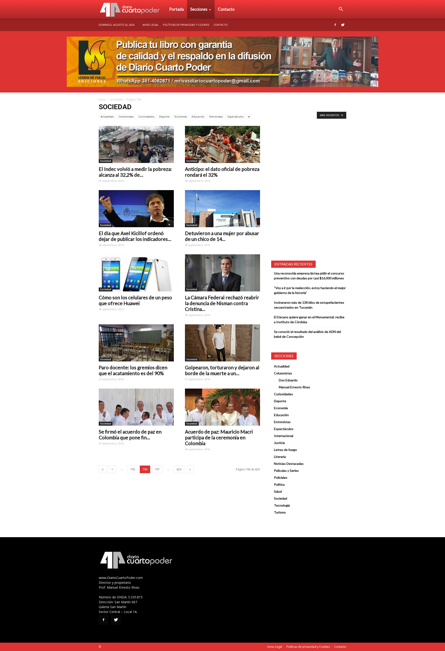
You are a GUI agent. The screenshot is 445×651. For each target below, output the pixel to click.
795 (132, 469)
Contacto (226, 9)
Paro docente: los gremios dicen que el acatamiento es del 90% (133, 370)
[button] (340, 9)
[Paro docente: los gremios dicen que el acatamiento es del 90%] (136, 342)
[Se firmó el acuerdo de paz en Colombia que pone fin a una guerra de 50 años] (136, 407)
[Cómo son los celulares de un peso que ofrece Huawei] (136, 272)
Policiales (280, 477)
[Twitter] (342, 25)
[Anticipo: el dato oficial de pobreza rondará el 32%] (222, 144)
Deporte (164, 116)
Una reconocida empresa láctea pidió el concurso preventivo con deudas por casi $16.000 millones (309, 275)
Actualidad (107, 116)
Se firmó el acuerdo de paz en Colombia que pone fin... (130, 434)
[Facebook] (335, 25)
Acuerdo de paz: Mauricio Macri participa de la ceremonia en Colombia (219, 437)
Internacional (283, 436)
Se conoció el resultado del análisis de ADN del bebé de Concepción (307, 334)
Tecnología (282, 505)
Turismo (280, 512)
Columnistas (126, 116)
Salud (278, 491)
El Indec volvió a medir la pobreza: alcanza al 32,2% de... (135, 172)
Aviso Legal (151, 24)
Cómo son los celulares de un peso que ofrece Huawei (135, 300)
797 (157, 469)
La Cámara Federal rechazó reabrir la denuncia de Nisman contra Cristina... (222, 303)
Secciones (198, 9)
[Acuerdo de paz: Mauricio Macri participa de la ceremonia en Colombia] (222, 407)
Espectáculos (236, 116)
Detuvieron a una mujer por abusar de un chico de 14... (222, 236)
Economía (181, 116)
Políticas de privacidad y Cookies (186, 24)
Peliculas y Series (286, 470)
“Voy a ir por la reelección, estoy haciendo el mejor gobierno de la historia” (310, 290)
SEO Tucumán (111, 647)
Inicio (102, 100)
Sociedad (116, 100)
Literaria (280, 457)
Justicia (279, 443)
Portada (176, 9)
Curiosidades (146, 116)
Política (279, 484)
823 (179, 469)
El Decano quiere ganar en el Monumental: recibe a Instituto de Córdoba (309, 319)
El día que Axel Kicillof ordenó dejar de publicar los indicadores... (135, 236)
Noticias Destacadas (289, 464)
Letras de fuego (285, 450)
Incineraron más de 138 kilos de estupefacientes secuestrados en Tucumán (309, 304)
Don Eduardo (288, 380)
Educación (198, 116)
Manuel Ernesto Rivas (294, 387)
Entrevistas (216, 116)
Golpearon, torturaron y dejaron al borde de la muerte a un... (222, 370)
